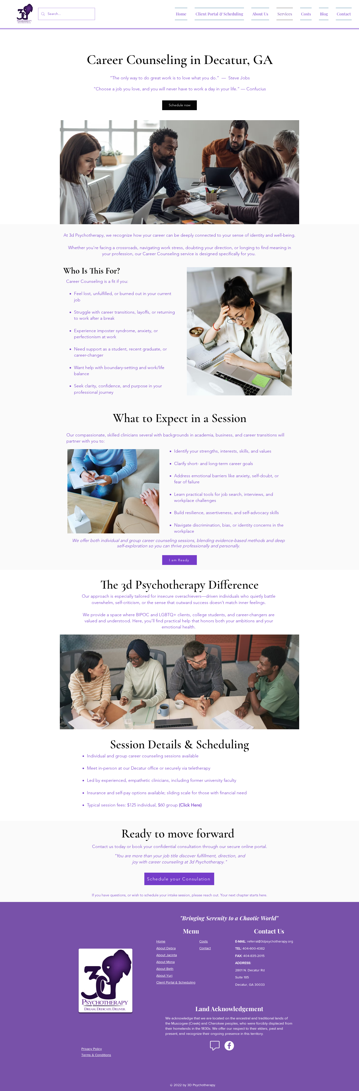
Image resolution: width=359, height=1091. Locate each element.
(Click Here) (190, 805)
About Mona (165, 962)
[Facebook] (229, 1045)
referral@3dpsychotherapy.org (270, 941)
